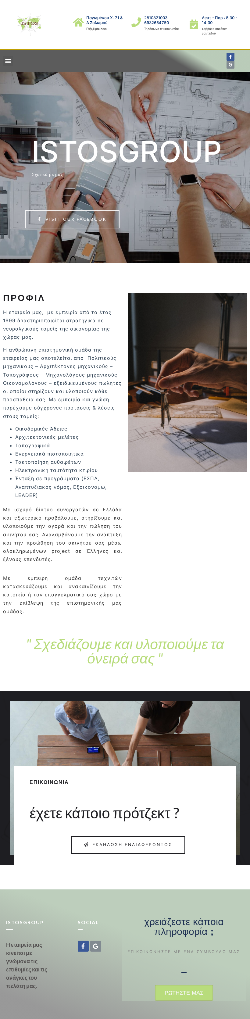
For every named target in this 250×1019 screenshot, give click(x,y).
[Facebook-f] (230, 57)
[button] (8, 61)
